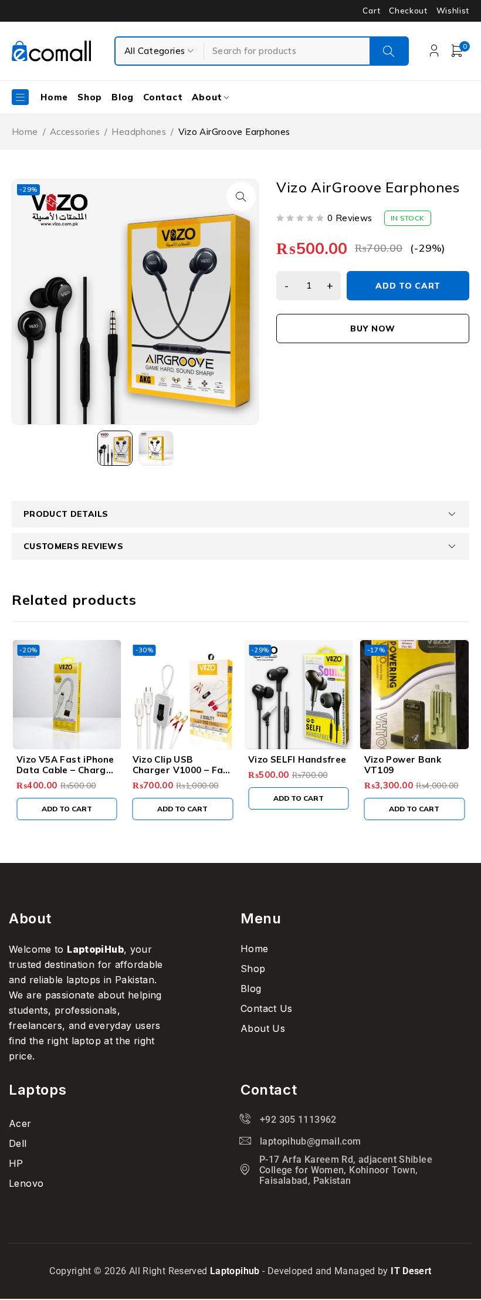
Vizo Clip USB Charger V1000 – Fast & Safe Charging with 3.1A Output (183, 775)
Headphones (138, 131)
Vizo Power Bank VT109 (403, 765)
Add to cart (408, 285)
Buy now (372, 328)
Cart (371, 10)
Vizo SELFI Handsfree (297, 759)
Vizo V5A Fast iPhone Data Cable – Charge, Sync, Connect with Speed (65, 775)
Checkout (408, 10)
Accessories (75, 131)
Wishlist (452, 10)
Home (25, 131)
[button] (241, 196)
